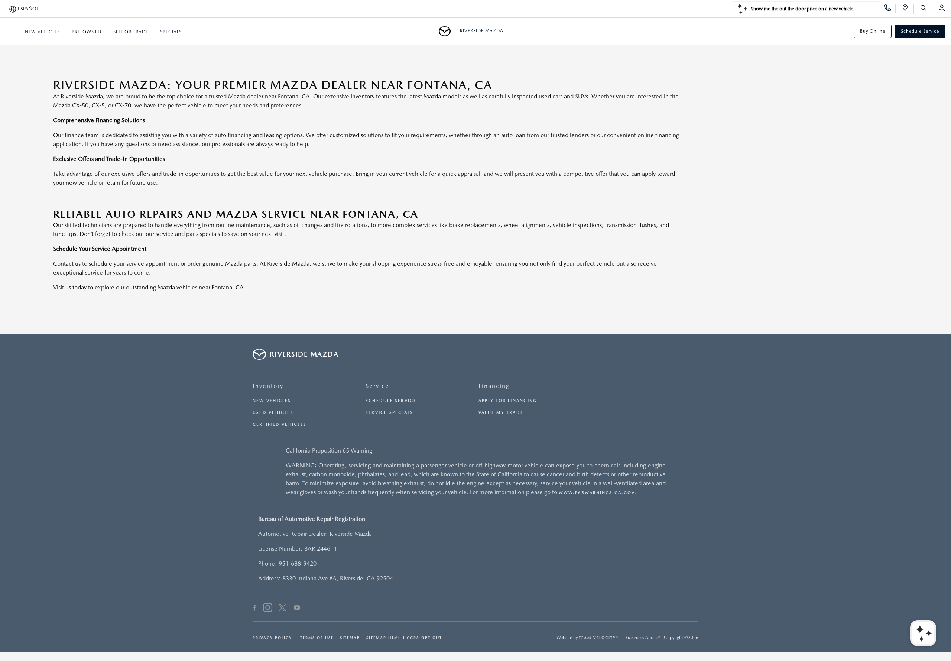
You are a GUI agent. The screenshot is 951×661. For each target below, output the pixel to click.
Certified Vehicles (279, 424)
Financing (494, 385)
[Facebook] (254, 609)
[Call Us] (890, 8)
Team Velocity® (599, 637)
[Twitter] (282, 609)
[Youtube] (297, 609)
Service (377, 385)
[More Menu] (9, 31)
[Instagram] (267, 609)
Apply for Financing (507, 400)
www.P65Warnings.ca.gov (597, 492)
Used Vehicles (273, 412)
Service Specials (389, 412)
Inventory (268, 385)
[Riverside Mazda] (447, 31)
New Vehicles (272, 400)
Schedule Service (920, 31)
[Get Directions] (908, 9)
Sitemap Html (383, 637)
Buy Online (872, 31)
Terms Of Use (316, 637)
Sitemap (350, 637)
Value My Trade (500, 412)
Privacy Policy (272, 637)
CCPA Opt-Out (424, 637)
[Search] (926, 9)
